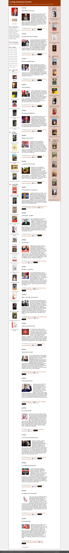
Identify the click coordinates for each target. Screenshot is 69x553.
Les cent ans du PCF (26, 410)
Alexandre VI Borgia (54, 187)
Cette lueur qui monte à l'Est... (29, 326)
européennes (39, 129)
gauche (40, 53)
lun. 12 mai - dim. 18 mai (13, 63)
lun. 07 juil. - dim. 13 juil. (13, 49)
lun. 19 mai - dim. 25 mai (13, 61)
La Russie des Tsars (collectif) (15, 181)
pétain (36, 316)
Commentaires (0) (29, 80)
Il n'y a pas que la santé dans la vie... (30, 437)
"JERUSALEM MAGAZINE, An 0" (54, 136)
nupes (44, 206)
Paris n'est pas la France (15, 262)
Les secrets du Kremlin (54, 77)
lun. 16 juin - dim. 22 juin (13, 54)
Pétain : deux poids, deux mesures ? (30, 297)
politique (43, 53)
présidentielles (41, 316)
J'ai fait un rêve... (26, 242)
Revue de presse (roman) (14, 214)
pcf (32, 28)
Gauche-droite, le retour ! (27, 352)
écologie (37, 181)
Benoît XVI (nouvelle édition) (14, 311)
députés (34, 28)
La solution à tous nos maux (28, 164)
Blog (28, 28)
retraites (34, 181)
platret (42, 371)
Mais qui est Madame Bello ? (28, 61)
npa (37, 53)
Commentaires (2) (29, 54)
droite (39, 371)
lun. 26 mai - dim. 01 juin (13, 59)
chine (39, 343)
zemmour (33, 316)
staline (41, 28)
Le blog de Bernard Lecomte (20, 2)
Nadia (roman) (14, 205)
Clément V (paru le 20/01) (54, 150)
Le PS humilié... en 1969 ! (27, 215)
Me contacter (14, 23)
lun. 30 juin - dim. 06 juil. (13, 50)
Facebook (35, 54)
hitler (39, 28)
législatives (35, 129)
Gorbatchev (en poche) (14, 142)
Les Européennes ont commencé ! (29, 189)
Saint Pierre (54, 178)
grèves (41, 485)
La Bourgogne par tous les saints (14, 320)
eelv (33, 53)
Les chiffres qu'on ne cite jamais (29, 493)
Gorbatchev (15, 80)
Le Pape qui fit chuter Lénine (14, 282)
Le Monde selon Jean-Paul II (54, 86)
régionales (33, 371)
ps (36, 53)
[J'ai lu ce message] (67, 551)
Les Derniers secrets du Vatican (14, 108)
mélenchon (34, 206)
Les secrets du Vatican (14, 291)
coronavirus (34, 457)
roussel (43, 129)
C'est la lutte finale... (26, 521)
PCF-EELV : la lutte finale (27, 269)
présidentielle (37, 234)
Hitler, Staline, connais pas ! (28, 10)
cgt (32, 485)
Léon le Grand (54, 169)
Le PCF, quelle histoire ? (27, 380)
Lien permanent (28, 207)
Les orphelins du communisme (29, 465)
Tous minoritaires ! (26, 87)
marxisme (41, 181)
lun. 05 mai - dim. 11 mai (13, 65)
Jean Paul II (15, 244)
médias (45, 316)
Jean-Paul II (54, 196)
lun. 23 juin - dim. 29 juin (13, 52)
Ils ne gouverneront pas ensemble (29, 36)
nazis (37, 28)
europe (37, 206)
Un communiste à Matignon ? (28, 113)
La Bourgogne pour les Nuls (14, 99)
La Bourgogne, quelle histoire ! (15, 253)
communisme (40, 155)
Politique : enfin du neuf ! (27, 138)
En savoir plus (56, 551)
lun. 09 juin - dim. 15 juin (13, 56)
